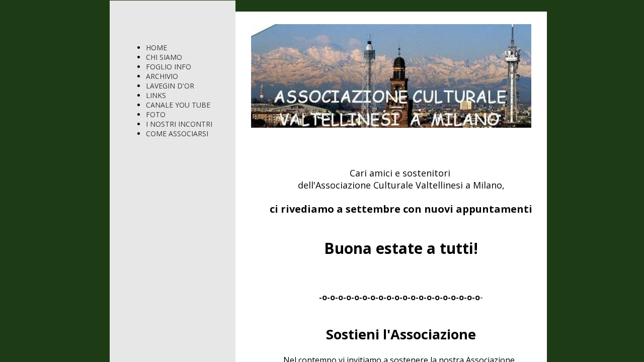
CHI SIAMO (164, 57)
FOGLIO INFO (168, 66)
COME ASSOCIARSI (177, 133)
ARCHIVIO (162, 76)
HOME (156, 47)
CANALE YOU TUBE (178, 105)
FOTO (156, 114)
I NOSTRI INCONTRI (179, 124)
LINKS (156, 95)
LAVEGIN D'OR (170, 85)
